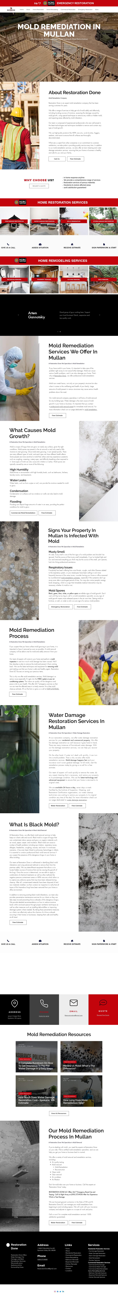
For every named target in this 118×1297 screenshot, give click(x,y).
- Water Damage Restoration (96, 1253)
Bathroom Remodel (72, 1260)
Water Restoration (25, 1059)
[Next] (99, 315)
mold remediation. (91, 409)
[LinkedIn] (63, 1291)
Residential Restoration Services (99, 1249)
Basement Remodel (72, 1262)
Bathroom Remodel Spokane (97, 1273)
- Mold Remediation (94, 1258)
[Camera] (40, 244)
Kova (62, 1295)
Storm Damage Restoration (97, 1256)
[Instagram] (55, 1291)
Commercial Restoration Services (99, 1262)
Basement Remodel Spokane (98, 1275)
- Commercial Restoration (73, 1255)
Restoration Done (60, 376)
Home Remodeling (72, 1257)
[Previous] (18, 315)
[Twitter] (60, 1291)
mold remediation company (70, 578)
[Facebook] (58, 1291)
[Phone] (8, 244)
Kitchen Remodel (71, 1264)
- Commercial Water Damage (97, 1267)
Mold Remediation (69, 1062)
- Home (67, 1248)
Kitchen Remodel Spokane (97, 1277)
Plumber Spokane (94, 1260)
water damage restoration (77, 800)
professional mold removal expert (61, 406)
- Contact (68, 1268)
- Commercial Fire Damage (96, 1265)
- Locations (68, 1271)
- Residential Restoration (73, 1253)
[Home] (72, 244)
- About (67, 1251)
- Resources (69, 1266)
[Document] (104, 244)
